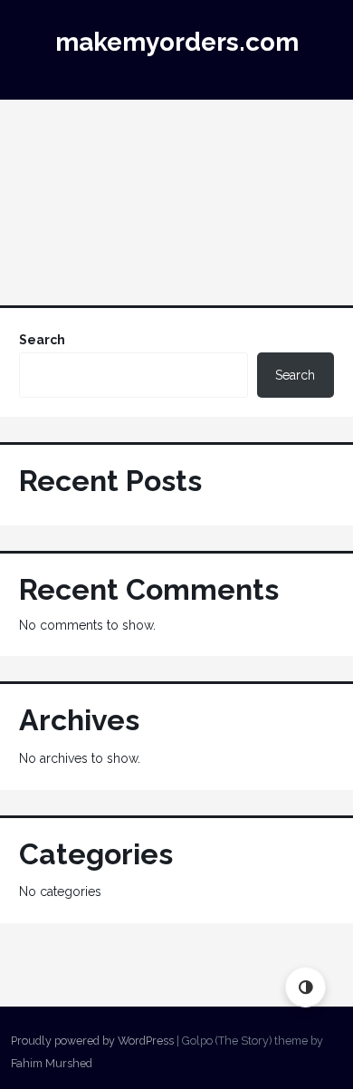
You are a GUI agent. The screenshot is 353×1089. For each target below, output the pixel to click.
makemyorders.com (177, 42)
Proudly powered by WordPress (92, 1040)
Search (42, 339)
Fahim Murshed (51, 1063)
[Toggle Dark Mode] (305, 987)
